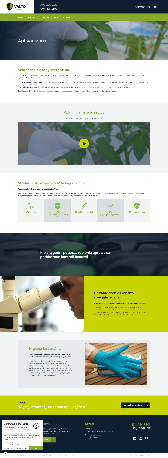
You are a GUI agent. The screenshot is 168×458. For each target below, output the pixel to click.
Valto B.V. (16, 7)
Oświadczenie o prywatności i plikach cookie (61, 455)
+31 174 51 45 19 (143, 7)
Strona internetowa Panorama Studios (140, 455)
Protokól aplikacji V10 (133, 405)
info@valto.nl (94, 437)
